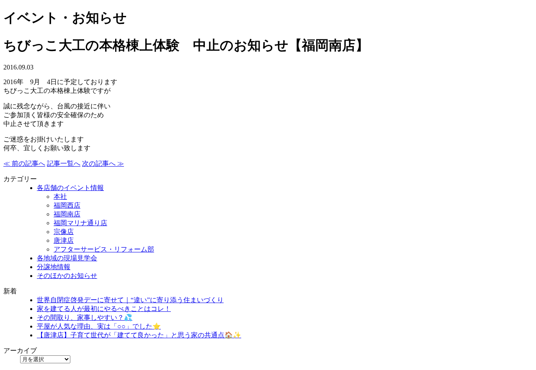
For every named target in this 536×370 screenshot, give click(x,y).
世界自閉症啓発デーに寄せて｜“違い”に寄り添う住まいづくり (130, 299)
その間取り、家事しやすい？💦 (84, 317)
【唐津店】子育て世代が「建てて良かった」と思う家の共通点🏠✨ (139, 335)
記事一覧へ (63, 163)
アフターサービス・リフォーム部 (104, 249)
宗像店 (64, 231)
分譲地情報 (53, 266)
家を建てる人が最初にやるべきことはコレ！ (104, 308)
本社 (60, 196)
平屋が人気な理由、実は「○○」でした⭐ (99, 326)
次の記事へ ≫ (103, 163)
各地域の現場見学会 (67, 258)
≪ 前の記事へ (24, 163)
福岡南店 (67, 214)
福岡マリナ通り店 (80, 222)
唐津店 (64, 240)
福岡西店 (67, 205)
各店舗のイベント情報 (70, 187)
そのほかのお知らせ (67, 275)
